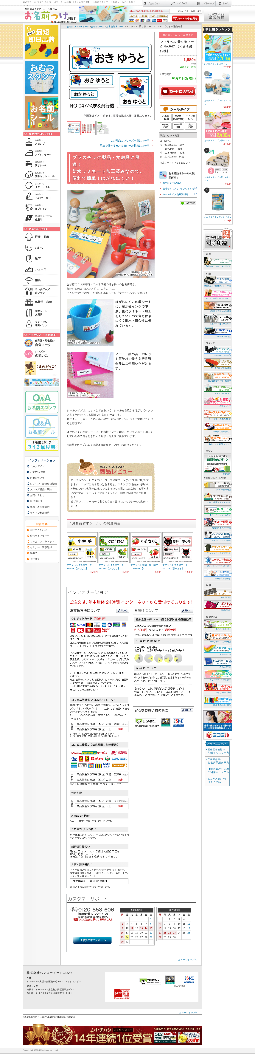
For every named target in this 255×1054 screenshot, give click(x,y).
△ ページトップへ (187, 959)
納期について (37, 477)
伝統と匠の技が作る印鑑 (220, 311)
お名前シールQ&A (172, 183)
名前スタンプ (225, 406)
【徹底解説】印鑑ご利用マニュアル (218, 771)
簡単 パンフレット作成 (221, 540)
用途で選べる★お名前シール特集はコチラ (125, 145)
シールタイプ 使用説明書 (175, 194)
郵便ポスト (226, 610)
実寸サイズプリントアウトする (178, 188)
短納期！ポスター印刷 (221, 528)
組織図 (33, 553)
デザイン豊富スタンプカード (218, 502)
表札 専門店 (226, 597)
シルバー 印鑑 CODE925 (220, 324)
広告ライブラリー (39, 535)
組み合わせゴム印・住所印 (219, 381)
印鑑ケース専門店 (223, 336)
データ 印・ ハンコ (223, 393)
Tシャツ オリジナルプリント (219, 553)
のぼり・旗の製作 (223, 692)
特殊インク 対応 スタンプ (220, 444)
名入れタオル (225, 654)
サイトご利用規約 (39, 512)
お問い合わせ (37, 495)
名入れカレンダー (223, 629)
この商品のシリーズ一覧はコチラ (130, 140)
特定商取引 (36, 501)
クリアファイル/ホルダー (220, 680)
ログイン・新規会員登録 (43, 483)
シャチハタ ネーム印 (222, 355)
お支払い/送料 (37, 472)
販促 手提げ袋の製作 (222, 705)
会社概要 (35, 559)
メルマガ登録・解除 (41, 489)
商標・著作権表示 (39, 506)
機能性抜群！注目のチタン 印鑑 (217, 286)
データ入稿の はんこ (222, 432)
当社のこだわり (38, 530)
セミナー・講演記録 (41, 547)
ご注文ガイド (37, 466)
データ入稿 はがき (223, 579)
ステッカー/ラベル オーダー (219, 566)
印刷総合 (227, 474)
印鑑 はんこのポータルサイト (218, 266)
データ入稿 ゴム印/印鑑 (221, 368)
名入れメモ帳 (225, 667)
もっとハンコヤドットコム (44, 541)
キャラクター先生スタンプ (219, 419)
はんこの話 (218, 781)
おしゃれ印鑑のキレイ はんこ (218, 298)
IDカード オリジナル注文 (220, 515)
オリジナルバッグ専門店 (220, 642)
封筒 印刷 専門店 (224, 490)
